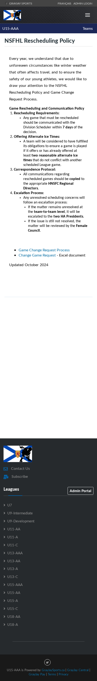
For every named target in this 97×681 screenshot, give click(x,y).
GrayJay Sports (20, 3)
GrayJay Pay (37, 674)
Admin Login (82, 3)
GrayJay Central (78, 670)
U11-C (12, 545)
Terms (52, 674)
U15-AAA (10, 28)
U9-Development (20, 521)
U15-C (12, 608)
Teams (88, 28)
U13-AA (13, 561)
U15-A (12, 600)
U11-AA (13, 529)
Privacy (64, 674)
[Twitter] (47, 662)
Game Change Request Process (44, 250)
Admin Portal (80, 490)
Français (65, 3)
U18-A (12, 624)
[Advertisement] (48, 379)
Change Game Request (37, 255)
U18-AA (13, 616)
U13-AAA (15, 553)
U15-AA (13, 592)
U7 (9, 505)
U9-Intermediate (20, 513)
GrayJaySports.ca (53, 670)
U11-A (12, 537)
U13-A (12, 568)
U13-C (12, 576)
